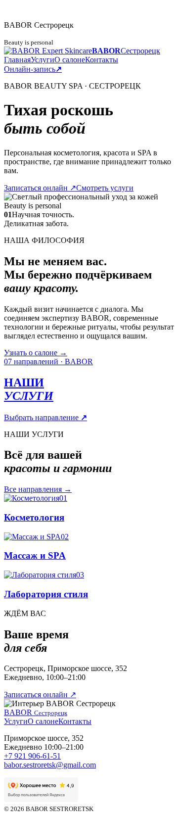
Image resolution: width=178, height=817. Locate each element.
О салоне (69, 59)
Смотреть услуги (105, 188)
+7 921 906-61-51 (32, 756)
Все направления (38, 489)
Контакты (101, 59)
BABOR (35, 712)
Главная (17, 59)
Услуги (42, 59)
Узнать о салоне (35, 352)
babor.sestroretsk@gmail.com (50, 765)
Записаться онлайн (40, 188)
